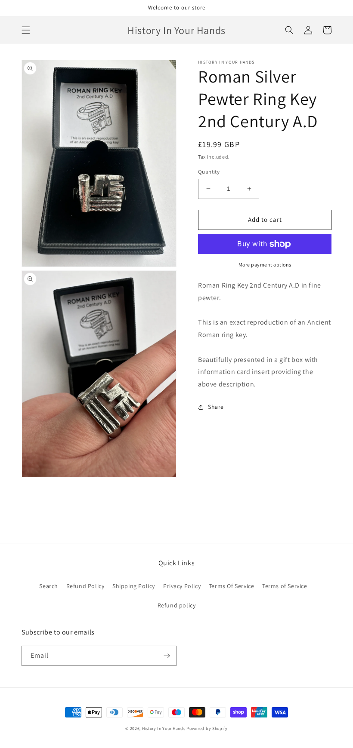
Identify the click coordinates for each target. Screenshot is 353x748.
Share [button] (216, 407)
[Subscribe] (166, 656)
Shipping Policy (133, 586)
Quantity (209, 171)
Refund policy (177, 605)
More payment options (264, 264)
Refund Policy (85, 586)
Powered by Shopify (207, 728)
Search (48, 586)
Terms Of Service (231, 586)
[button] (25, 30)
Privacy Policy (182, 586)
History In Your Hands (164, 728)
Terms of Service (284, 586)
